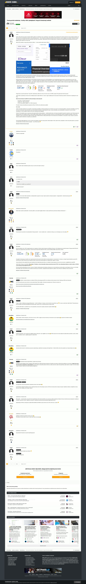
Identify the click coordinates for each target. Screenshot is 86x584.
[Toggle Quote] (17, 181)
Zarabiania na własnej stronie (63, 562)
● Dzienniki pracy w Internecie (12, 558)
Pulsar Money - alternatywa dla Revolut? (14, 511)
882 (11, 422)
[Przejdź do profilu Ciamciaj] (11, 281)
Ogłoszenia (30, 5)
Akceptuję (78, 582)
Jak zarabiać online (15, 5)
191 (11, 158)
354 (11, 200)
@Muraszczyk (19, 229)
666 (11, 172)
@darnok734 (19, 453)
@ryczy (18, 193)
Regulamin (41, 574)
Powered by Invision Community (43, 576)
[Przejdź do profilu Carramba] (11, 417)
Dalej (17, 28)
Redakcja (33, 574)
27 (11, 185)
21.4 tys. (11, 286)
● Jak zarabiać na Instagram (30, 558)
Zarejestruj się (77, 2)
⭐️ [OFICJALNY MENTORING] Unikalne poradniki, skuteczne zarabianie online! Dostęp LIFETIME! (15, 528)
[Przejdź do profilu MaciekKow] (11, 319)
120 (11, 324)
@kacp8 (18, 280)
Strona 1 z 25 (23, 28)
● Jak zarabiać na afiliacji (29, 561)
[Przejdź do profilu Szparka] (67, 512)
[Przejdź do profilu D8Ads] (67, 496)
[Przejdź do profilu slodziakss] (67, 508)
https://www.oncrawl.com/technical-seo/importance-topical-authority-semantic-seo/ (30, 284)
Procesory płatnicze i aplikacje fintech (27, 512)
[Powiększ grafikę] (43, 58)
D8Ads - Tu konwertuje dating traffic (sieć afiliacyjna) (16, 495)
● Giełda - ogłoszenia (11, 562)
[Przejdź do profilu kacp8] (8, 24)
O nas (30, 574)
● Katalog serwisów (11, 561)
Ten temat (75, 5)
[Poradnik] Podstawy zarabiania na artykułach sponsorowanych (45, 527)
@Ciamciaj (18, 300)
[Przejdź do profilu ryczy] (11, 180)
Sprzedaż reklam (20, 504)
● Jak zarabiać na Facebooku (30, 562)
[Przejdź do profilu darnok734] (11, 434)
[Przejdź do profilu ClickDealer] (67, 500)
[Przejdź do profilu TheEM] (11, 153)
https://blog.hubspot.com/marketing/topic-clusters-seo (25, 319)
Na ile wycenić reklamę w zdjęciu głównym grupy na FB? (17, 503)
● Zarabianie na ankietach (29, 560)
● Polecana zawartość (11, 560)
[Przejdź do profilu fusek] (11, 167)
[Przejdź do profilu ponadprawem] (67, 504)
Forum (8, 5)
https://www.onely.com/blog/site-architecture (23, 286)
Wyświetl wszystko (43, 545)
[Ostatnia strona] (19, 28)
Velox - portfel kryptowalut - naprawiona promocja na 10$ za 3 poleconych (20, 507)
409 (11, 439)
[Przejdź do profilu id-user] (11, 135)
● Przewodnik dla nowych (29, 557)
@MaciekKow (19, 331)
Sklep (36, 5)
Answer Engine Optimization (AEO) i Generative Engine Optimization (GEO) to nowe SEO (30, 528)
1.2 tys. (11, 217)
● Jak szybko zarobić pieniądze (30, 559)
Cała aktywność (43, 5)
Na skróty (23, 5)
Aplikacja (37, 574)
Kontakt (49, 5)
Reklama (55, 574)
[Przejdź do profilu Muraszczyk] (11, 212)
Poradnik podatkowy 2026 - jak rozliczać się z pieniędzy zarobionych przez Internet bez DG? (77, 528)
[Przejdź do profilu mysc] (10, 541)
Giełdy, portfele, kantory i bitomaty (23, 508)
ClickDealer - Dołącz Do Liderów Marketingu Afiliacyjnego (17, 499)
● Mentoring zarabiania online (12, 557)
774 (11, 140)
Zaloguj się (71, 2)
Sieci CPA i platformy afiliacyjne (20, 496)
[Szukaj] (79, 5)
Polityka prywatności (46, 574)
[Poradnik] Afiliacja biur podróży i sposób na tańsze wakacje (61, 527)
